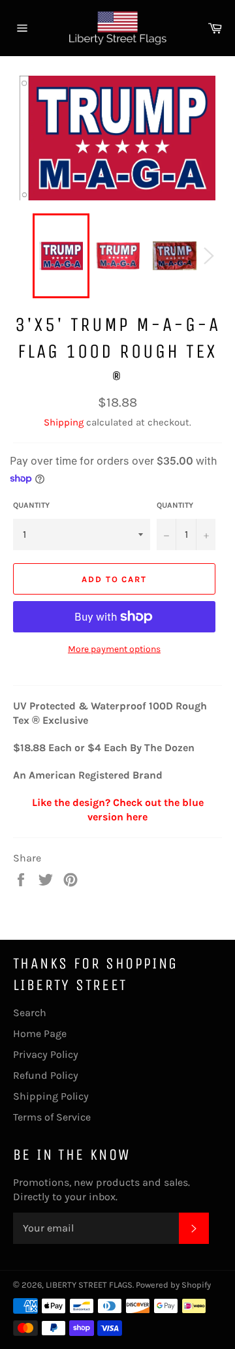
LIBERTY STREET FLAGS (89, 1285)
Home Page (40, 1033)
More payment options (114, 649)
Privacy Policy (45, 1054)
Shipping (64, 422)
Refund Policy (45, 1075)
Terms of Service (52, 1117)
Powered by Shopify (173, 1285)
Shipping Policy (51, 1096)
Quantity (31, 505)
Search (29, 1012)
